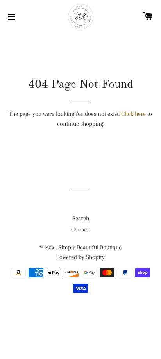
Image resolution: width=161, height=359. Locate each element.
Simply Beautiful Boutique (90, 247)
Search (80, 218)
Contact (80, 229)
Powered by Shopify (80, 257)
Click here (133, 113)
